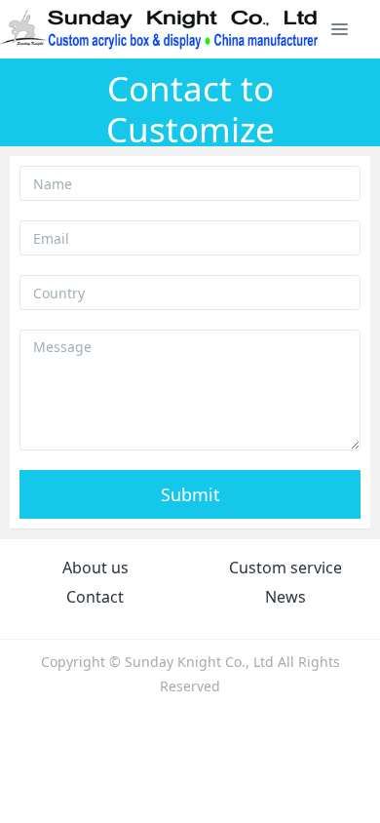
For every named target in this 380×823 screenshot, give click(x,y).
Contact (95, 596)
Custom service (285, 567)
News (285, 596)
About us (95, 567)
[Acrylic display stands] (160, 29)
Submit (190, 494)
